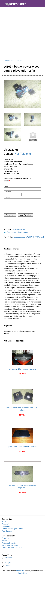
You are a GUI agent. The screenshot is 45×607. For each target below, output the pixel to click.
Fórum (4, 540)
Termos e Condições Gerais (12, 528)
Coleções (5, 538)
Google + (8, 563)
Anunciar (5, 524)
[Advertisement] (22, 34)
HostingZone (22, 573)
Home (4, 521)
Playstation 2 (8, 60)
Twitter (7, 565)
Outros (19, 60)
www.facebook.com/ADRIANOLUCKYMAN (28, 237)
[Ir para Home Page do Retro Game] (16, 3)
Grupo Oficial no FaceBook (12, 547)
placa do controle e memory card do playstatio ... (22, 486)
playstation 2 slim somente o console (22, 446)
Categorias (6, 526)
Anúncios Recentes (9, 543)
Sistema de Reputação (10, 545)
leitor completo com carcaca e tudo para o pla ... (22, 408)
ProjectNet (20, 570)
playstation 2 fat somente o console (22, 369)
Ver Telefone (23, 153)
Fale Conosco (7, 531)
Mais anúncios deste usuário (17, 232)
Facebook (8, 557)
